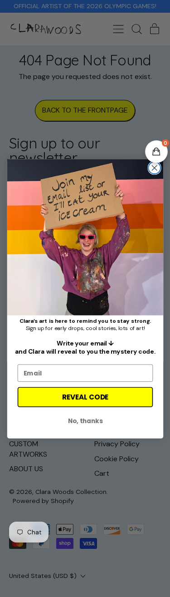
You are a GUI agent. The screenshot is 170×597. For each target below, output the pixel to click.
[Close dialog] (154, 168)
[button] (156, 151)
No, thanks (85, 420)
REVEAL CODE (85, 396)
